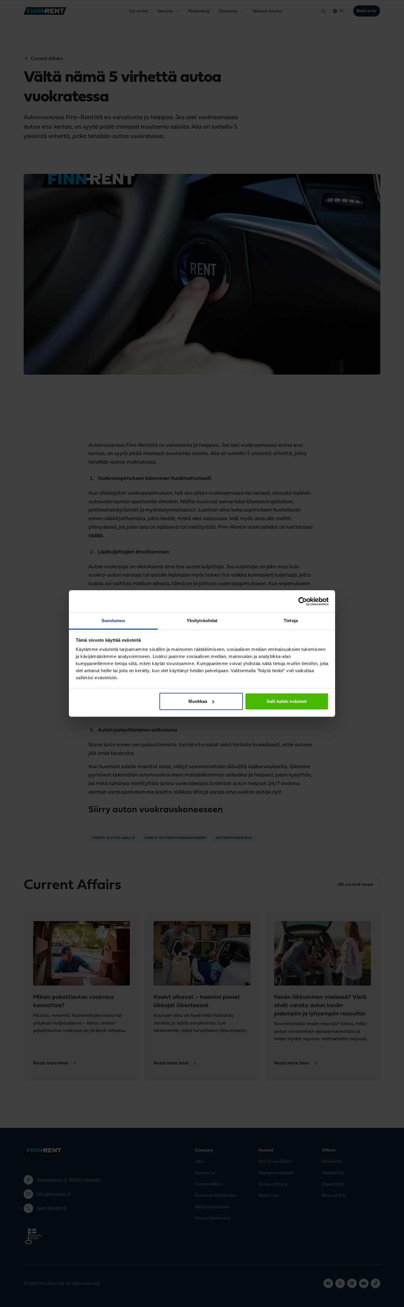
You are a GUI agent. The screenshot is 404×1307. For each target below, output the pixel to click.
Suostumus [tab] (113, 620)
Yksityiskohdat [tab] (202, 620)
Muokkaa (197, 701)
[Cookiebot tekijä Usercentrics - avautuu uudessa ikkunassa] (303, 601)
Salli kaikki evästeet (286, 701)
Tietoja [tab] (291, 620)
